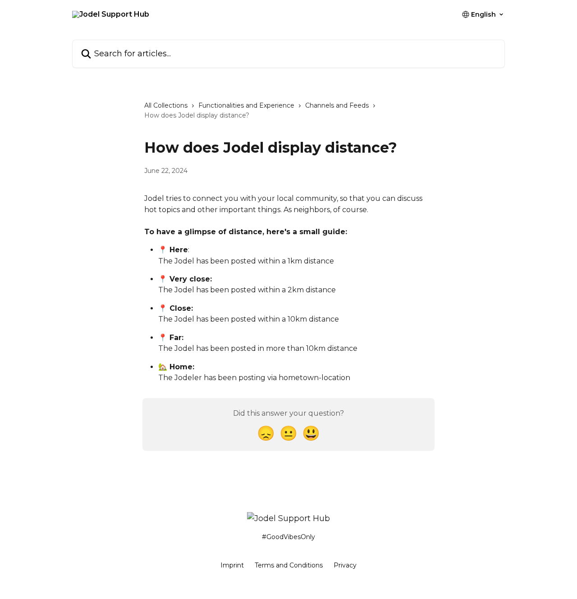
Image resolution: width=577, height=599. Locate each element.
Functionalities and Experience (246, 105)
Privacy (345, 565)
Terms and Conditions (289, 565)
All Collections (166, 105)
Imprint (232, 565)
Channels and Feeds (337, 105)
